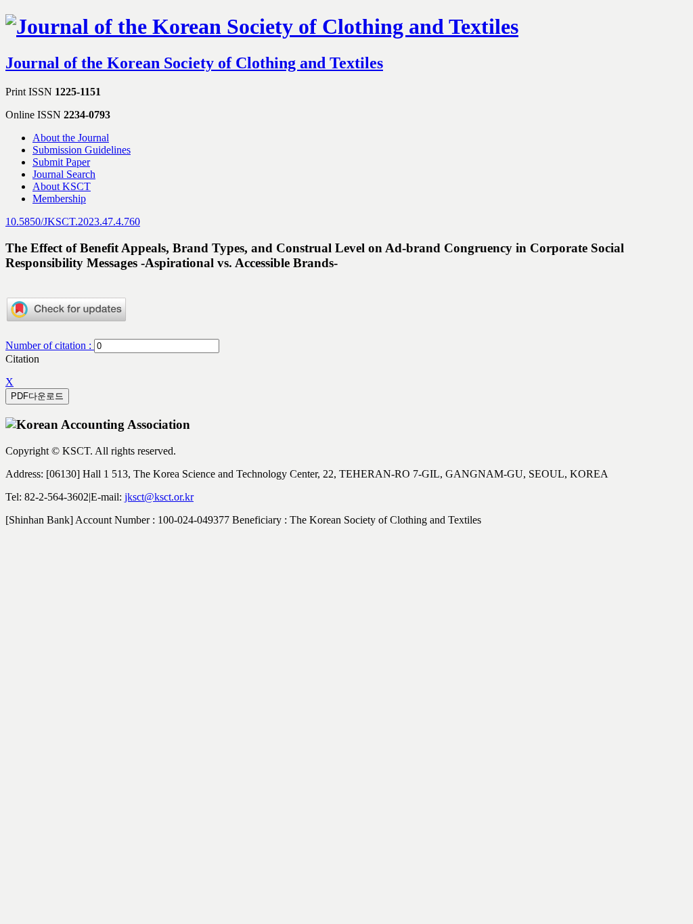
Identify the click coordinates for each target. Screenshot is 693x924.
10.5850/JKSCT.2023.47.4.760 (72, 221)
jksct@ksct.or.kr (159, 497)
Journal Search (63, 174)
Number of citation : (49, 345)
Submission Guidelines (81, 150)
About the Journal (70, 137)
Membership (59, 198)
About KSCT (61, 186)
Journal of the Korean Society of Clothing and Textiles (194, 63)
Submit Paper (61, 162)
